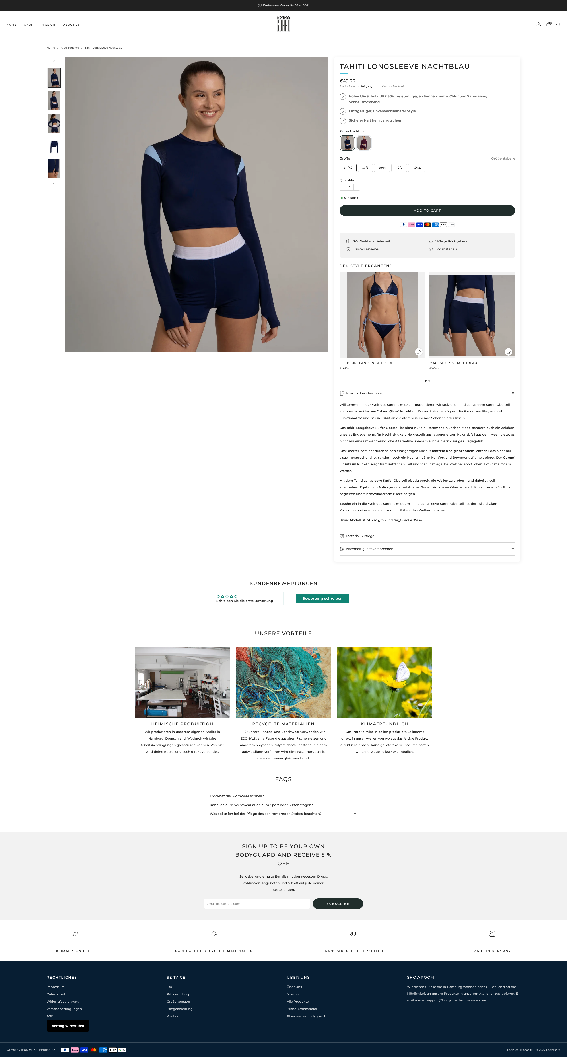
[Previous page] (339, 315)
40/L (399, 167)
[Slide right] (54, 184)
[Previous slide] (73, 204)
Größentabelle (503, 158)
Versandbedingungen (64, 1009)
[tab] (426, 381)
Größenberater (178, 1002)
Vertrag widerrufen (68, 1026)
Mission (48, 24)
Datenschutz (57, 994)
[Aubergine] (364, 143)
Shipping (366, 86)
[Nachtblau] (347, 143)
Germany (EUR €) (19, 1049)
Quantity (347, 180)
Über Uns (294, 987)
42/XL (416, 167)
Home (11, 24)
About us (71, 24)
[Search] (558, 24)
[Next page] (515, 315)
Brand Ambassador (302, 1009)
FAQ (170, 987)
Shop (28, 24)
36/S (365, 167)
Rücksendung (178, 994)
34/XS (348, 167)
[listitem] (283, 5)
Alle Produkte (298, 1002)
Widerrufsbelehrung (63, 1002)
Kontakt (173, 1016)
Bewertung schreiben (322, 598)
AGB (50, 1016)
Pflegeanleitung (180, 1009)
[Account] (538, 24)
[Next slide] (319, 204)
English (44, 1049)
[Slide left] (54, 62)
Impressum (56, 987)
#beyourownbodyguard (306, 1016)
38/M (382, 167)
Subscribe (338, 904)
